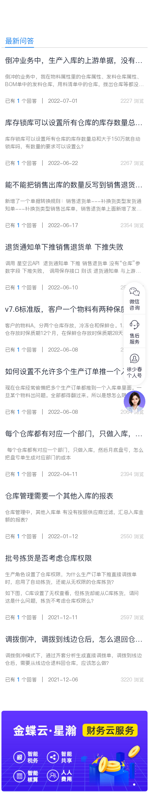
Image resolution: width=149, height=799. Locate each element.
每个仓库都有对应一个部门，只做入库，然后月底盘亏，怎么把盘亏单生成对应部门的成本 (73, 434)
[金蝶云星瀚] (74, 714)
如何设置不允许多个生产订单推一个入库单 (73, 371)
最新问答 (19, 41)
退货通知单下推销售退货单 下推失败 (64, 247)
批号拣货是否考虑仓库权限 (48, 558)
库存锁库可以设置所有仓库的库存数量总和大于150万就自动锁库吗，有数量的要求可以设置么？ (73, 123)
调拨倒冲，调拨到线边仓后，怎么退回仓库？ (70, 639)
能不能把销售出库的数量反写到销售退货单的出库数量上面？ (73, 185)
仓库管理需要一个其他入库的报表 (59, 496)
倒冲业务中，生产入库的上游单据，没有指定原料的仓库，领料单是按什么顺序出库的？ (73, 60)
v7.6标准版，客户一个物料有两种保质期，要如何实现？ (73, 309)
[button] (134, 784)
